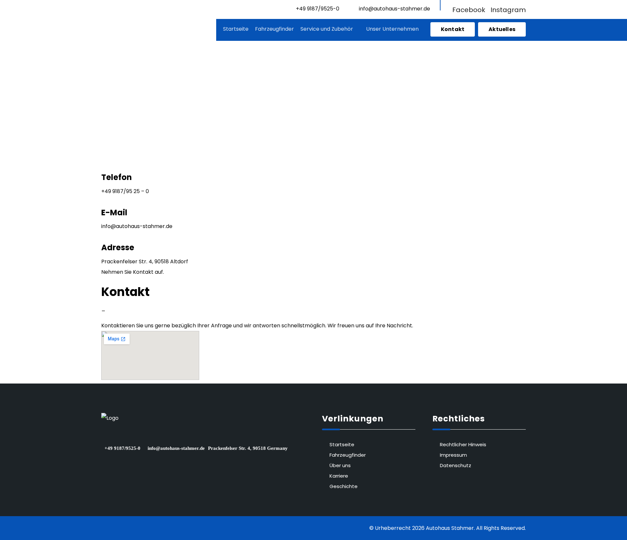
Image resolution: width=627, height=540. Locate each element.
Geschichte (344, 486)
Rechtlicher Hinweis (463, 444)
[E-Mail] (103, 201)
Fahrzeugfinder (348, 454)
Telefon (116, 177)
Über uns (340, 465)
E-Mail (114, 212)
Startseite (342, 444)
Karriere (339, 475)
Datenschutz (455, 465)
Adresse (117, 247)
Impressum (453, 454)
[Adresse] (103, 236)
